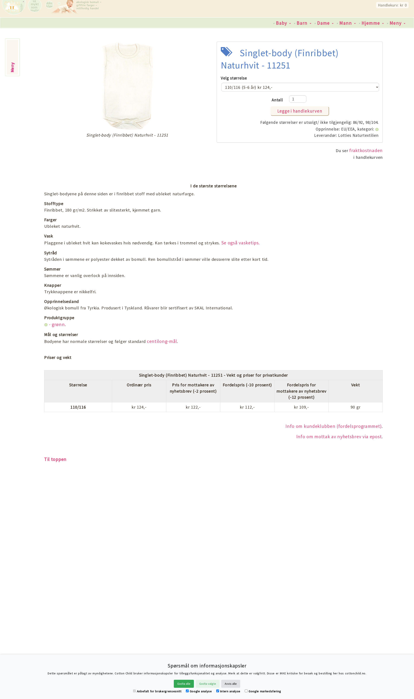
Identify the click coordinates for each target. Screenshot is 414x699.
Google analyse (201, 691)
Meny (396, 23)
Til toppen (55, 459)
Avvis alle (231, 684)
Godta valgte (207, 684)
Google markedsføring (265, 691)
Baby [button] (282, 23)
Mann (346, 23)
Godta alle (183, 684)
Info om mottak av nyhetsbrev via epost (339, 436)
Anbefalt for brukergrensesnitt (159, 691)
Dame (324, 23)
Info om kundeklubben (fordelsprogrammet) (333, 426)
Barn (303, 23)
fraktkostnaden (366, 150)
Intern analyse (230, 691)
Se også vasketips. (240, 243)
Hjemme (372, 23)
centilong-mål (162, 341)
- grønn (56, 324)
